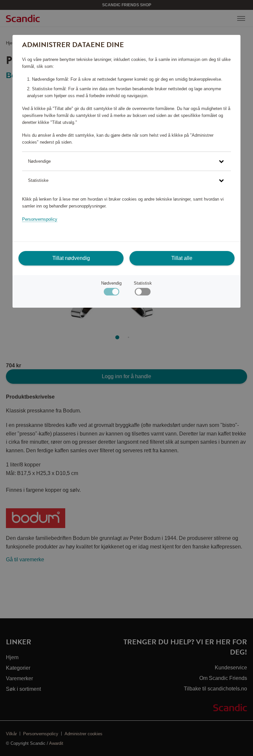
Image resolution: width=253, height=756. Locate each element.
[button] (126, 161)
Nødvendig (111, 283)
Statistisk (143, 283)
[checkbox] (142, 293)
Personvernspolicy (39, 219)
